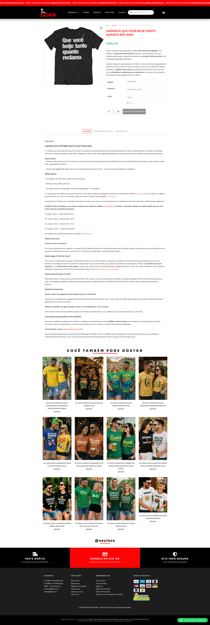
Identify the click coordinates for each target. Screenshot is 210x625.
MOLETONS (109, 12)
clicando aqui (112, 196)
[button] (101, 28)
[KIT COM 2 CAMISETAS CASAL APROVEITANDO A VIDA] (121, 378)
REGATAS (97, 12)
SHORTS (122, 12)
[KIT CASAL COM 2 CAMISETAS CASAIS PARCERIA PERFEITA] (153, 494)
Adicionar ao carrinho (134, 111)
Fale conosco (75, 594)
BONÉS (86, 12)
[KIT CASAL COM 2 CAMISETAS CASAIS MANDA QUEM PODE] (57, 498)
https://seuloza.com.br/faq (73, 329)
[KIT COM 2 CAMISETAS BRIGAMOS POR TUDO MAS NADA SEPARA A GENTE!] (89, 438)
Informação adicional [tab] (103, 131)
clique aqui (140, 194)
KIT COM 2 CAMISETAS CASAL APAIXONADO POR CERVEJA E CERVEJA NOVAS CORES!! (57, 405)
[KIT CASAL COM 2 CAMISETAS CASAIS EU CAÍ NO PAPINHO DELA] (57, 438)
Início (108, 25)
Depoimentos (75, 583)
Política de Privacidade (103, 591)
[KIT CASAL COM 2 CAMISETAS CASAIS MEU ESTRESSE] (121, 498)
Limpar (131, 103)
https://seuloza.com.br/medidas (107, 269)
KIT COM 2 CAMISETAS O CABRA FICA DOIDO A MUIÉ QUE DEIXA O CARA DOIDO (121, 466)
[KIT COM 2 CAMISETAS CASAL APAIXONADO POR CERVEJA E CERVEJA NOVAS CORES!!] (57, 378)
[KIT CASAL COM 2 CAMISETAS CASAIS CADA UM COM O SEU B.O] (89, 498)
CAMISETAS (72, 12)
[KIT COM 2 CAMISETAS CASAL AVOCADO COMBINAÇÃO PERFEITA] (153, 378)
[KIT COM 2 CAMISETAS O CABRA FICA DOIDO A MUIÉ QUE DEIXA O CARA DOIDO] (121, 438)
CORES (109, 96)
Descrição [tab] (87, 131)
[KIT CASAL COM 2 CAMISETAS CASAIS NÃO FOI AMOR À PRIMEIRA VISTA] (153, 438)
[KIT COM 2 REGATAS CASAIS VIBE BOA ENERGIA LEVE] (89, 378)
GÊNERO (110, 82)
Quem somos (75, 580)
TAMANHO (111, 88)
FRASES (114, 25)
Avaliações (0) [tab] (122, 131)
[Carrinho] (163, 12)
